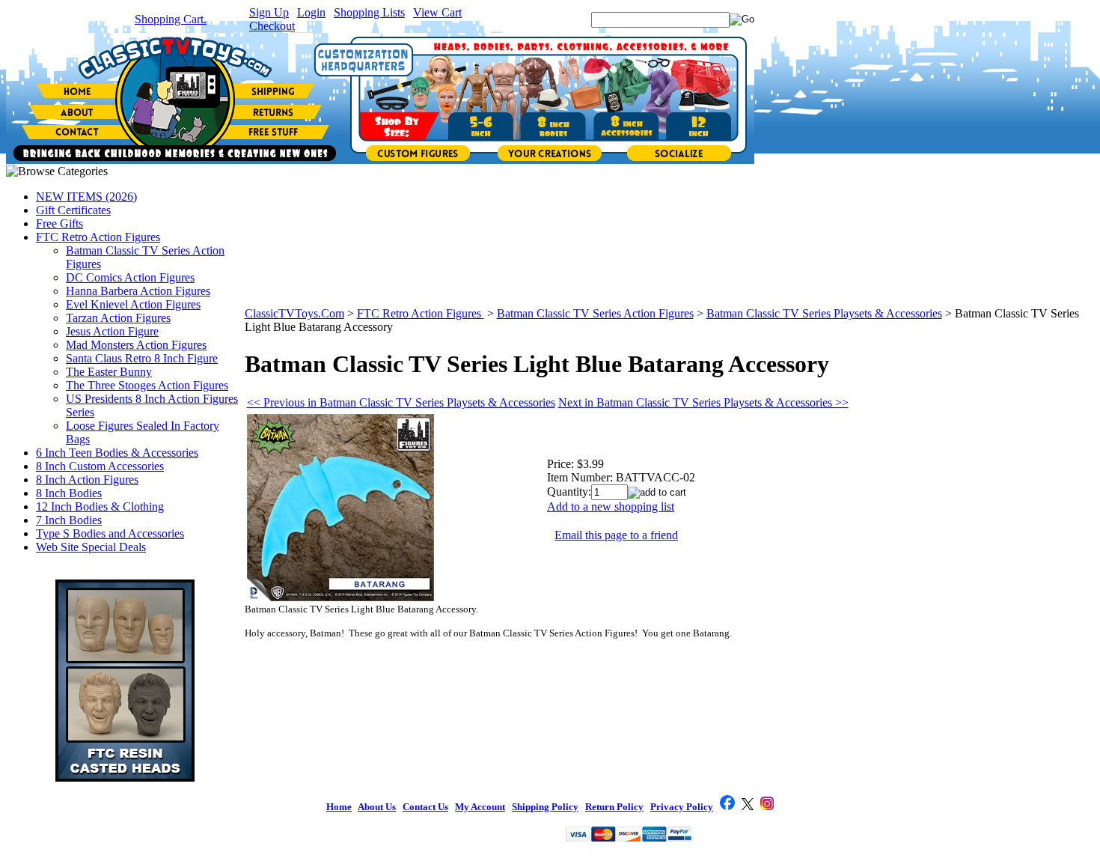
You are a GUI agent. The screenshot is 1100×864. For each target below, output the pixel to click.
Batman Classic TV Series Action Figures (595, 313)
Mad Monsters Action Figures (136, 344)
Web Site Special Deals (91, 547)
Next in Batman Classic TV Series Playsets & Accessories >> (703, 402)
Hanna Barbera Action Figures (138, 291)
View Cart (437, 12)
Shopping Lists (369, 12)
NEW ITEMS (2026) (86, 196)
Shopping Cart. (171, 19)
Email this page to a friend (616, 535)
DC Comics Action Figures (130, 277)
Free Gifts (59, 223)
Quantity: (569, 491)
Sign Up (269, 12)
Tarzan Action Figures (118, 317)
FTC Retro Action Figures (98, 237)
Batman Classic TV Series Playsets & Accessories (824, 313)
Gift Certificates (73, 210)
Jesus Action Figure (112, 331)
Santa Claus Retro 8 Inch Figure (142, 358)
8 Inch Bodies (69, 493)
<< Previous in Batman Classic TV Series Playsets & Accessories (401, 402)
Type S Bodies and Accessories (110, 533)
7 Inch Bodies (69, 520)
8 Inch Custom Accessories (100, 466)
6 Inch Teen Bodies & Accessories (117, 452)
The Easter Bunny (109, 371)
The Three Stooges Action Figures (147, 385)
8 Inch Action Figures (87, 479)
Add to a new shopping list (610, 506)
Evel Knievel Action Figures (133, 304)
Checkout (272, 25)
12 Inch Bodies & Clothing (100, 506)
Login (311, 12)
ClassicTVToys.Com (294, 313)
